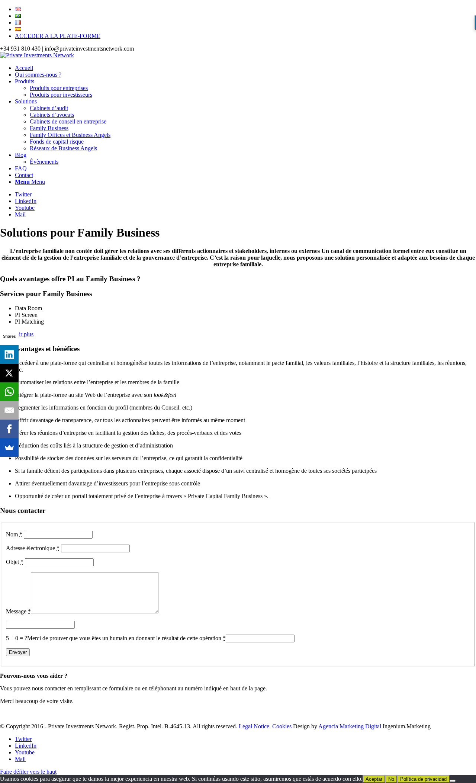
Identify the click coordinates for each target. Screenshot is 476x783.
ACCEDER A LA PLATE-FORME (57, 36)
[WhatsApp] (9, 391)
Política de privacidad (423, 779)
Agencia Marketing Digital (349, 726)
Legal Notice (254, 726)
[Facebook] (9, 429)
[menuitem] (245, 9)
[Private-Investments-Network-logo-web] (37, 55)
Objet (14, 562)
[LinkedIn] (9, 354)
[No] (453, 781)
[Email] (9, 410)
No (391, 779)
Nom (14, 534)
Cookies (282, 726)
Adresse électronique (33, 548)
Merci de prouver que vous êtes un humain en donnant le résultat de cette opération (126, 638)
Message (18, 611)
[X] (9, 373)
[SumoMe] (9, 447)
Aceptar (374, 779)
